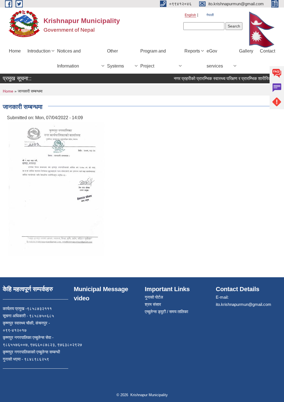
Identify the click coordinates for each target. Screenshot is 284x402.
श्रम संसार (153, 304)
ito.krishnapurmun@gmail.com (243, 304)
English (190, 15)
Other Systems (115, 58)
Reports (192, 51)
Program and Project (153, 58)
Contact (267, 51)
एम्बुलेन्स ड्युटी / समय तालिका (166, 311)
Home (15, 51)
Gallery (246, 51)
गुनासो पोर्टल (154, 297)
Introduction (38, 51)
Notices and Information (69, 58)
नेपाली (210, 15)
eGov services (215, 58)
